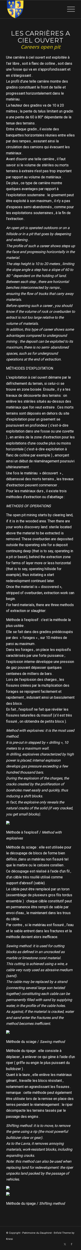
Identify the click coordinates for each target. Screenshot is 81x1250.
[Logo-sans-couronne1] (33, 9)
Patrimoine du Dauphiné (37, 1232)
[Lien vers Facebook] (71, 1244)
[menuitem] (69, 9)
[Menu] (69, 9)
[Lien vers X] (64, 1244)
